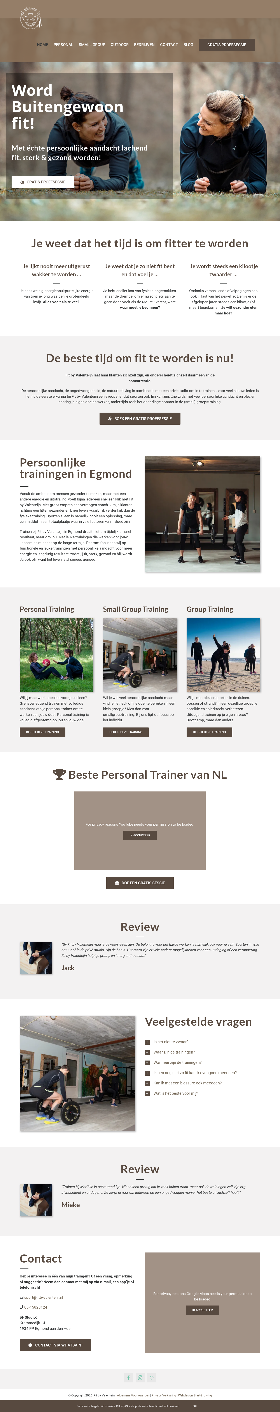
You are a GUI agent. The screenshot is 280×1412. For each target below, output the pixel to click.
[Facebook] (128, 1377)
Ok (195, 1406)
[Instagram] (140, 1377)
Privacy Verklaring (164, 1395)
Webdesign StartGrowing (195, 1395)
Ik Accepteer (140, 835)
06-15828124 (35, 1307)
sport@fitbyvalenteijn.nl (43, 1297)
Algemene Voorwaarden (133, 1395)
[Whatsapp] (151, 1377)
